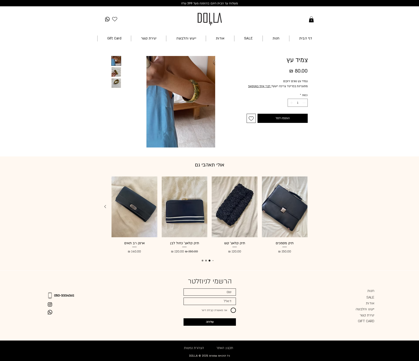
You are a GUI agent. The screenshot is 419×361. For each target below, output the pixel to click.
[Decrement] (304, 103)
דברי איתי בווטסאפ (259, 86)
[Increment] (291, 103)
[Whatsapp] (107, 19)
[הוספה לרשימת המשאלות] (251, 118)
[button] (311, 19)
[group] (209, 215)
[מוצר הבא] (105, 206)
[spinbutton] (298, 103)
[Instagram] (50, 304)
